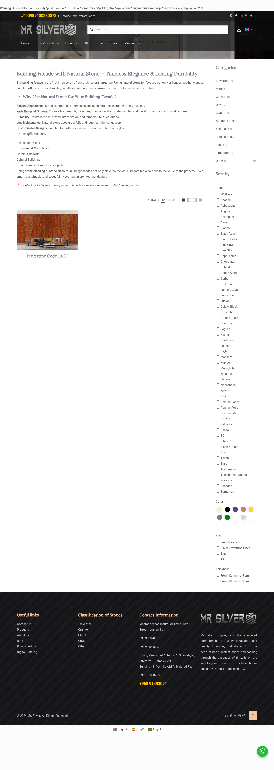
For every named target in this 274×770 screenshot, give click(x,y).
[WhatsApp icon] (230, 15)
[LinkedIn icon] (241, 15)
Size (218, 536)
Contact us (24, 624)
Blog (20, 641)
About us (23, 635)
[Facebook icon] (235, 15)
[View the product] (72, 215)
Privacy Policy (26, 646)
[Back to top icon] (253, 715)
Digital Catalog (27, 652)
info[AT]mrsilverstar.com (78, 16)
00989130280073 (40, 16)
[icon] (251, 15)
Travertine (85, 624)
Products (23, 629)
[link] (159, 200)
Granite (83, 629)
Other (81, 646)
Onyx (81, 641)
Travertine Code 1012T (47, 256)
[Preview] (72, 224)
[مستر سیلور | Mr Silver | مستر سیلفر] (48, 30)
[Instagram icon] (246, 15)
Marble (82, 635)
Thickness (223, 569)
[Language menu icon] (248, 29)
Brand (219, 188)
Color (219, 501)
